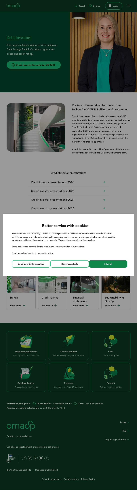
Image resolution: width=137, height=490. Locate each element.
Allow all (108, 264)
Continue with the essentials (31, 264)
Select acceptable (69, 264)
